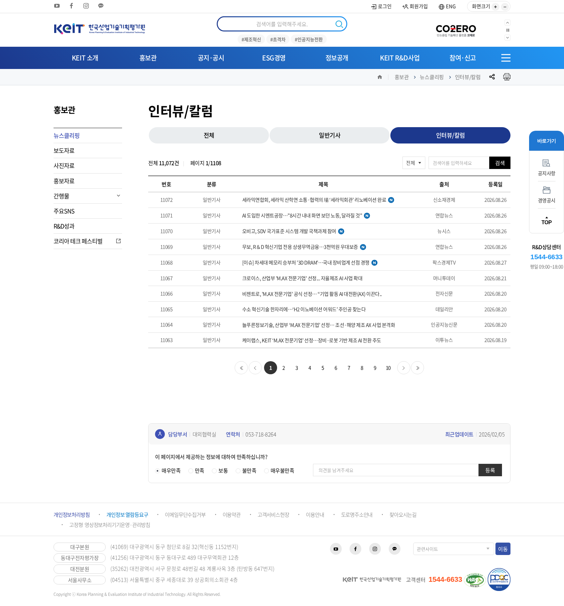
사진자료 (64, 165)
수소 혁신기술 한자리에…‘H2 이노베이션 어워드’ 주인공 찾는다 (304, 309)
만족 (199, 470)
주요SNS (64, 211)
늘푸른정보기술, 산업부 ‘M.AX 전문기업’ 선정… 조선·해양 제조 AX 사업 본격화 (318, 325)
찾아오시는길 (402, 514)
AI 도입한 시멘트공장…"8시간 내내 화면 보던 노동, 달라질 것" (302, 215)
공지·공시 (211, 57)
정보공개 (336, 57)
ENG (450, 6)
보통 (223, 470)
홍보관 (148, 57)
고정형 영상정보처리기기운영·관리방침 (109, 525)
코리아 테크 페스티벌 (78, 241)
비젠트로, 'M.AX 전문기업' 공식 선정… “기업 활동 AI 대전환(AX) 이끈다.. (312, 294)
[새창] (458, 30)
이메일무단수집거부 (185, 514)
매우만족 (171, 470)
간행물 (61, 196)
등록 (490, 470)
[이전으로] (507, 22)
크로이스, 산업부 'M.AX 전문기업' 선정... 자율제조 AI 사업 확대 (302, 278)
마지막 (417, 367)
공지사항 (547, 173)
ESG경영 (274, 57)
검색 (500, 163)
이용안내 (315, 514)
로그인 (384, 6)
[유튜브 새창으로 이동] (57, 5)
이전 (255, 367)
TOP (546, 222)
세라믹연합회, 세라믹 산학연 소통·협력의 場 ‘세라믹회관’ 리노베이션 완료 (314, 200)
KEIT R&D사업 (399, 57)
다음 (403, 367)
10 (388, 367)
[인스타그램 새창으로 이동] (86, 5)
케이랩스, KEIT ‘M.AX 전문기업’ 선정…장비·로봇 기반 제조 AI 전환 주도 (311, 340)
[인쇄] (506, 76)
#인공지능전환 (309, 39)
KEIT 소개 (85, 57)
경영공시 (547, 200)
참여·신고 (462, 57)
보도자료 (64, 150)
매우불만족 (282, 470)
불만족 (249, 470)
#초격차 (278, 39)
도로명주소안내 (357, 514)
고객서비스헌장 (273, 514)
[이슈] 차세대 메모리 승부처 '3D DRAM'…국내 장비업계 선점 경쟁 (305, 262)
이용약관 (232, 514)
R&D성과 (64, 226)
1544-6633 (546, 257)
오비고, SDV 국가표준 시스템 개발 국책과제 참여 (289, 231)
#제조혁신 (251, 39)
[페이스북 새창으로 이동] (71, 5)
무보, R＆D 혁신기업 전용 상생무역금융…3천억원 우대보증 (300, 247)
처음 (241, 367)
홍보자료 (64, 181)
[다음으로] (507, 38)
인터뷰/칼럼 (468, 77)
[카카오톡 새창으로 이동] (101, 5)
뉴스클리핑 (432, 77)
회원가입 (418, 6)
